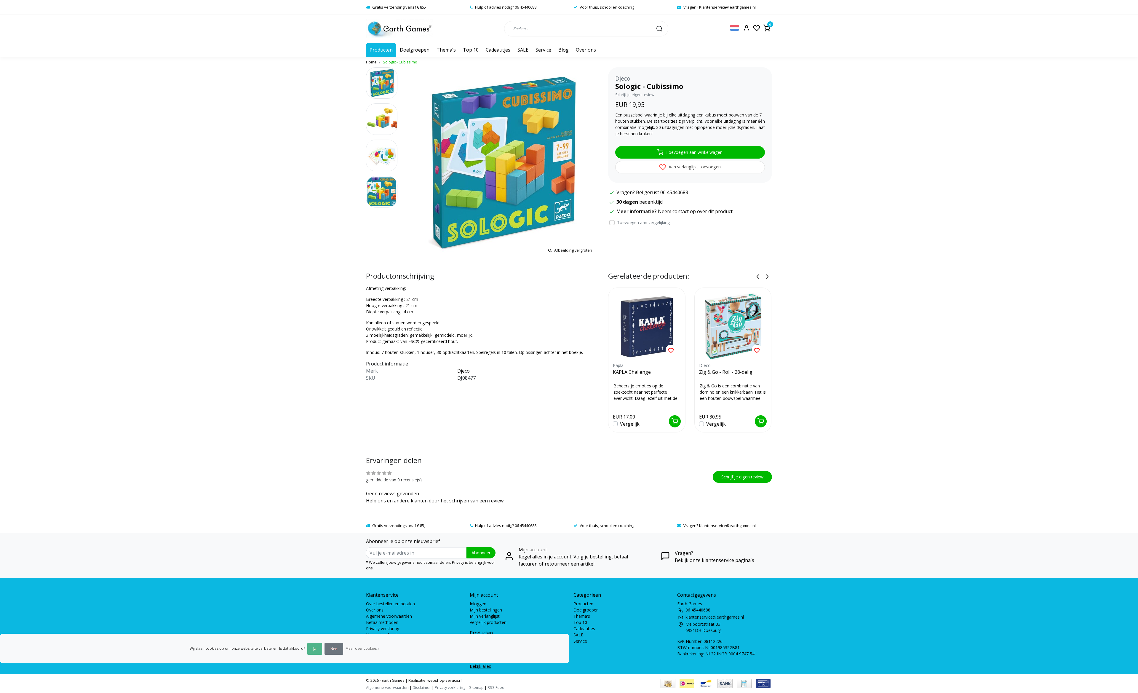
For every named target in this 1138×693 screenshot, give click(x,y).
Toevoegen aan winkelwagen (694, 152)
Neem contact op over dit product (695, 211)
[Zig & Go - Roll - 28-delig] (733, 326)
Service (543, 50)
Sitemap (476, 687)
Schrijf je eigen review (634, 94)
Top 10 (471, 50)
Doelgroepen (414, 50)
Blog (563, 50)
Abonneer (480, 552)
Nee (333, 648)
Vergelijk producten (488, 622)
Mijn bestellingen (486, 610)
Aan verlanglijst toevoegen (694, 167)
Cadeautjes (498, 50)
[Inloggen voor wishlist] (671, 350)
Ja (314, 648)
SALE (522, 50)
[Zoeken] (659, 28)
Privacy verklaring (382, 628)
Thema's (446, 50)
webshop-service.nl (444, 680)
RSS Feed (496, 687)
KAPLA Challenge (632, 372)
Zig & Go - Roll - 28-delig (725, 372)
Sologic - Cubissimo (400, 62)
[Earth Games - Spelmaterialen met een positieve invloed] (399, 28)
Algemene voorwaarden (389, 616)
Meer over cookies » (362, 648)
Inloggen (478, 603)
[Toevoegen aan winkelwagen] (675, 421)
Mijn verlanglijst (485, 616)
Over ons (586, 50)
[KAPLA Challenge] (647, 326)
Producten (381, 50)
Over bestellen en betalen (390, 603)
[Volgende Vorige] (767, 276)
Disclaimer (422, 687)
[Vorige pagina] (757, 276)
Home (371, 62)
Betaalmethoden (382, 622)
